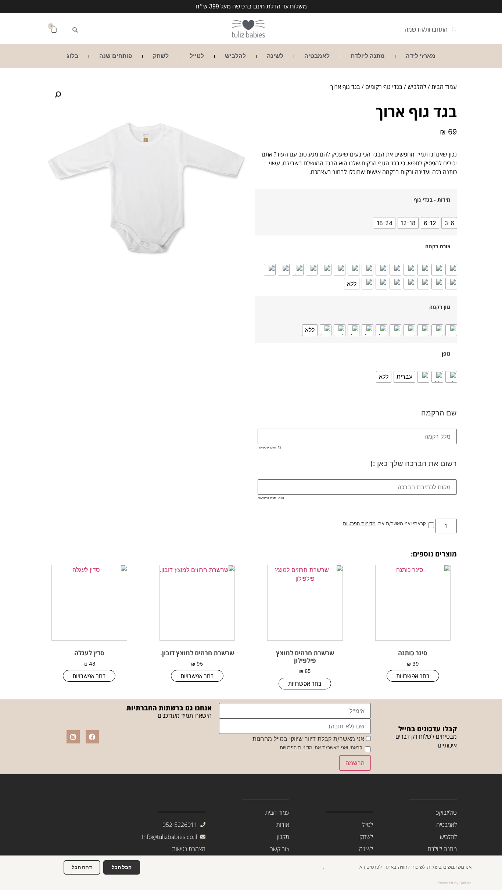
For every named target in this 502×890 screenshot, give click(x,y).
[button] (75, 30)
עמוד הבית (444, 87)
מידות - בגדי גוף (432, 199)
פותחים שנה (115, 56)
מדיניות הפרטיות (359, 524)
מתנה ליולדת (368, 56)
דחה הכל (82, 867)
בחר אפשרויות (413, 676)
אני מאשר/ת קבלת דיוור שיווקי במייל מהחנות (309, 739)
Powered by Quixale (454, 883)
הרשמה (355, 763)
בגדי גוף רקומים (383, 87)
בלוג (72, 56)
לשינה (275, 56)
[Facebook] (92, 736)
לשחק (161, 56)
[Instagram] (73, 736)
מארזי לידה (420, 56)
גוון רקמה (440, 307)
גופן (446, 353)
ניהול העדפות (45, 867)
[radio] (449, 222)
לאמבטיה (317, 56)
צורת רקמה (438, 246)
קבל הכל (122, 867)
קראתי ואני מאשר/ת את (384, 524)
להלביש (235, 56)
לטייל (197, 56)
